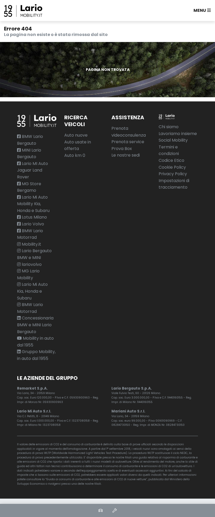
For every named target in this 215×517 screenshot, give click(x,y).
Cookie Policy (172, 167)
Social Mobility (173, 140)
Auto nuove (76, 135)
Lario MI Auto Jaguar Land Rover (32, 170)
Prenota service (127, 142)
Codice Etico (171, 160)
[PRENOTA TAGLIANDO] (114, 510)
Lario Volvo (32, 224)
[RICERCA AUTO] (100, 510)
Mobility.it (31, 244)
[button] (201, 10)
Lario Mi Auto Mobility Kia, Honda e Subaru (33, 204)
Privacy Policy (173, 174)
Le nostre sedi (125, 155)
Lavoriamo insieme (178, 134)
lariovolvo (31, 264)
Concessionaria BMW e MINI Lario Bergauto (35, 324)
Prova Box (121, 149)
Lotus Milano (34, 217)
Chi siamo (169, 127)
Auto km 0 (74, 155)
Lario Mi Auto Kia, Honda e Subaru (32, 291)
